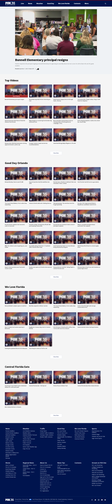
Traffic (42, 429)
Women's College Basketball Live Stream (98, 480)
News (7, 429)
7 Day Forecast (27, 437)
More (86, 3)
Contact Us (43, 469)
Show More (56, 153)
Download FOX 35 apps (46, 479)
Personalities (43, 471)
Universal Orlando (79, 439)
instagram (98, 500)
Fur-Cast (59, 444)
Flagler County (9, 439)
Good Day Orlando (10, 469)
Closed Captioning (45, 487)
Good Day (61, 429)
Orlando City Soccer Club (98, 436)
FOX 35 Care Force (62, 433)
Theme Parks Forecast (29, 439)
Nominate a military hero (12, 452)
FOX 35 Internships (45, 475)
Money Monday (61, 448)
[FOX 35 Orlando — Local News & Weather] (10, 4)
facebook (92, 500)
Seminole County (10, 449)
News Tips (61, 463)
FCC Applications (44, 491)
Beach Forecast (27, 441)
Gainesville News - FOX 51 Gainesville (30, 465)
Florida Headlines (10, 431)
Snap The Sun (26, 449)
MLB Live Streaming (97, 470)
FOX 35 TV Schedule (10, 467)
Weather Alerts (27, 433)
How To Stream (9, 465)
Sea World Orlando (80, 437)
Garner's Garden (61, 442)
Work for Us (43, 473)
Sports (94, 429)
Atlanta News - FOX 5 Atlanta (28, 472)
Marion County (9, 443)
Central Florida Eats (10, 477)
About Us (43, 463)
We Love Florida (61, 431)
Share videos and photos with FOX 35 (64, 471)
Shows (7, 463)
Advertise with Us (44, 481)
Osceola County (9, 447)
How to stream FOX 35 (46, 465)
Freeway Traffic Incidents (46, 435)
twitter (95, 500)
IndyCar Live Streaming (98, 474)
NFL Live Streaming (97, 465)
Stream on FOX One (99, 463)
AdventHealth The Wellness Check (64, 437)
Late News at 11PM (10, 473)
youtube (102, 500)
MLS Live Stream (96, 485)
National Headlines (10, 435)
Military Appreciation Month (10, 455)
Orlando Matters (9, 471)
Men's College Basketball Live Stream (98, 477)
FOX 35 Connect (61, 474)
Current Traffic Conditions (47, 433)
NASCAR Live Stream (97, 472)
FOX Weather (26, 445)
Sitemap (7, 458)
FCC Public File (44, 489)
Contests (78, 463)
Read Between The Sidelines (97, 431)
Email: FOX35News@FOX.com (63, 467)
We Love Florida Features (81, 431)
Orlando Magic (96, 434)
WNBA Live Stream (97, 483)
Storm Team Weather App (30, 447)
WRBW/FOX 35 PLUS (45, 485)
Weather (26, 429)
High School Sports (97, 438)
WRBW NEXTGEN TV (45, 483)
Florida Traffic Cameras (46, 437)
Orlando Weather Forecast (30, 435)
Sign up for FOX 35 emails (47, 477)
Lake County (8, 441)
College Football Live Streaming (97, 467)
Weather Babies (61, 435)
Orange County (9, 445)
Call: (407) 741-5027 (62, 465)
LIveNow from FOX (10, 475)
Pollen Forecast (27, 443)
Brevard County (9, 437)
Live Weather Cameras (29, 431)
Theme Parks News (80, 433)
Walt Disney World (79, 435)
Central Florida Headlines (12, 433)
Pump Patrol (43, 431)
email (105, 500)
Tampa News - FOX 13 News (29, 469)
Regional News (28, 463)
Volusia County (9, 450)
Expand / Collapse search (106, 3)
